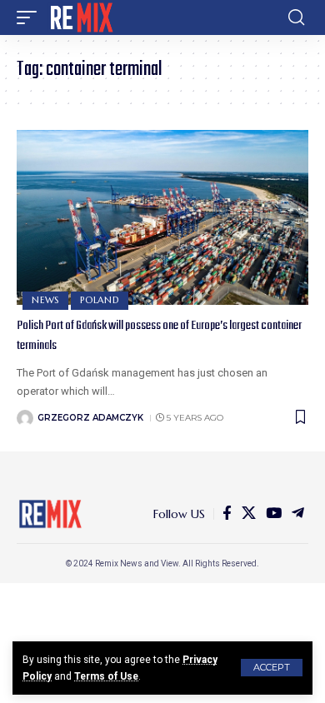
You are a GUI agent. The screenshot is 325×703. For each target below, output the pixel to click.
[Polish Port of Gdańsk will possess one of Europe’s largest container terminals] (162, 217)
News (45, 300)
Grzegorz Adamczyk (90, 417)
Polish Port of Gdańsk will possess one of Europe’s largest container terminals (159, 336)
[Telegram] (298, 513)
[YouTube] (274, 513)
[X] (249, 513)
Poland (99, 300)
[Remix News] (80, 17)
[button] (271, 667)
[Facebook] (227, 513)
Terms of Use (106, 676)
